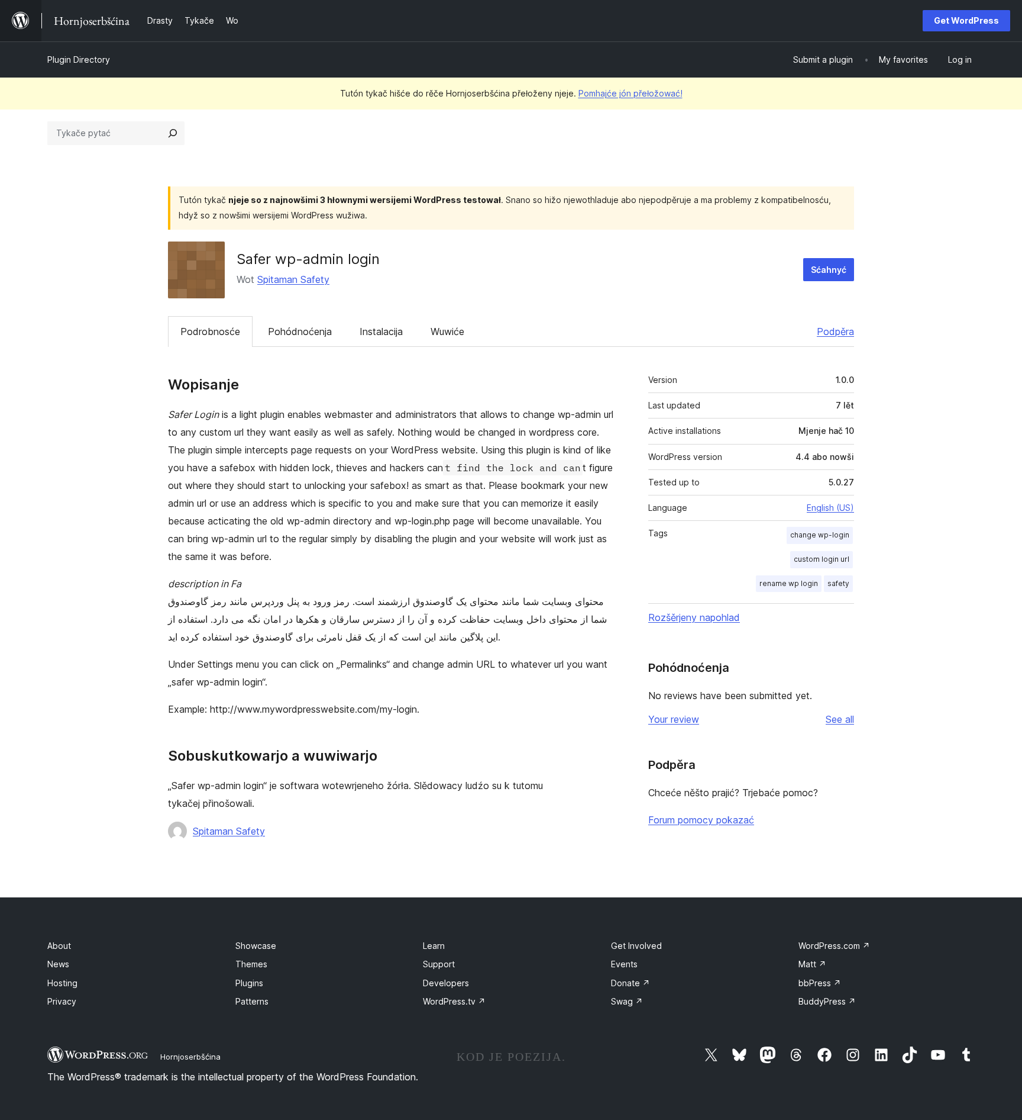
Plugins (249, 983)
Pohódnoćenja (300, 331)
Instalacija (381, 331)
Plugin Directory (78, 59)
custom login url (821, 559)
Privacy (61, 1001)
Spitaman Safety (293, 279)
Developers (446, 983)
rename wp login (788, 583)
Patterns (252, 1001)
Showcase (255, 946)
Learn (434, 946)
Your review (673, 719)
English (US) (830, 508)
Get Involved (636, 946)
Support (439, 964)
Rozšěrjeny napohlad (694, 617)
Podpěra (835, 331)
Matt (812, 964)
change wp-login (819, 534)
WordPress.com (834, 946)
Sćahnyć (828, 270)
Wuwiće (447, 331)
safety (838, 583)
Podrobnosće (210, 331)
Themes (251, 964)
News (58, 964)
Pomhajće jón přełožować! (630, 93)
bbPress (819, 983)
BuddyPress (827, 1001)
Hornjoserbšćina (190, 1056)
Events (624, 964)
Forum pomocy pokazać (701, 820)
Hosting (62, 983)
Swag (627, 1001)
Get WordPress (966, 20)
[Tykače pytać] (173, 133)
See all (840, 719)
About (59, 946)
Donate (630, 983)
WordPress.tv (454, 1001)
